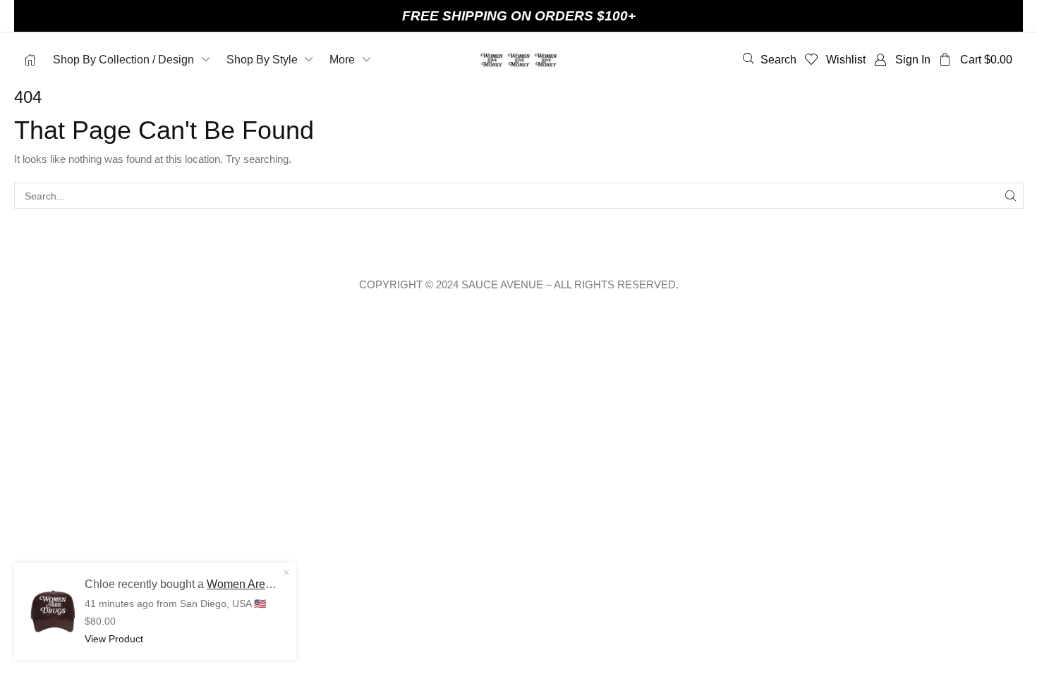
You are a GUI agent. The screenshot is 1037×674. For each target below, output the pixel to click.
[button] (769, 59)
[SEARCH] (1010, 196)
